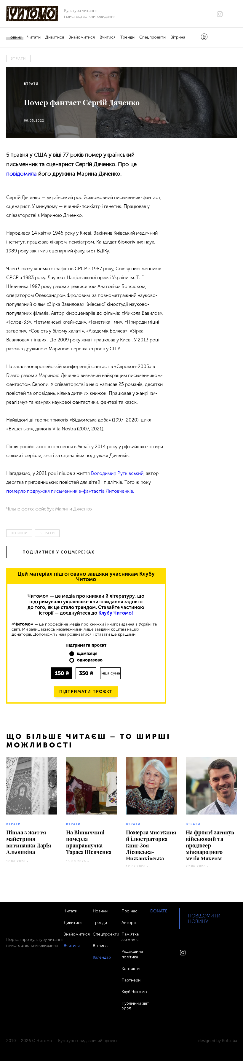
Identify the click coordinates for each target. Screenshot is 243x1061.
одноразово (90, 660)
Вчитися (108, 37)
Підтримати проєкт (86, 691)
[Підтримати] (204, 37)
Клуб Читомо (134, 991)
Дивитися (54, 37)
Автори (129, 922)
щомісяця (87, 653)
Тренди (127, 37)
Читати (34, 37)
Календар (102, 957)
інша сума (110, 673)
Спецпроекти (152, 37)
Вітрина (177, 37)
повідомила (21, 173)
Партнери (131, 980)
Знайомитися (82, 37)
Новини (14, 37)
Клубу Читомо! (115, 613)
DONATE (158, 911)
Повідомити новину (204, 918)
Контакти (131, 968)
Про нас (130, 911)
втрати (18, 59)
